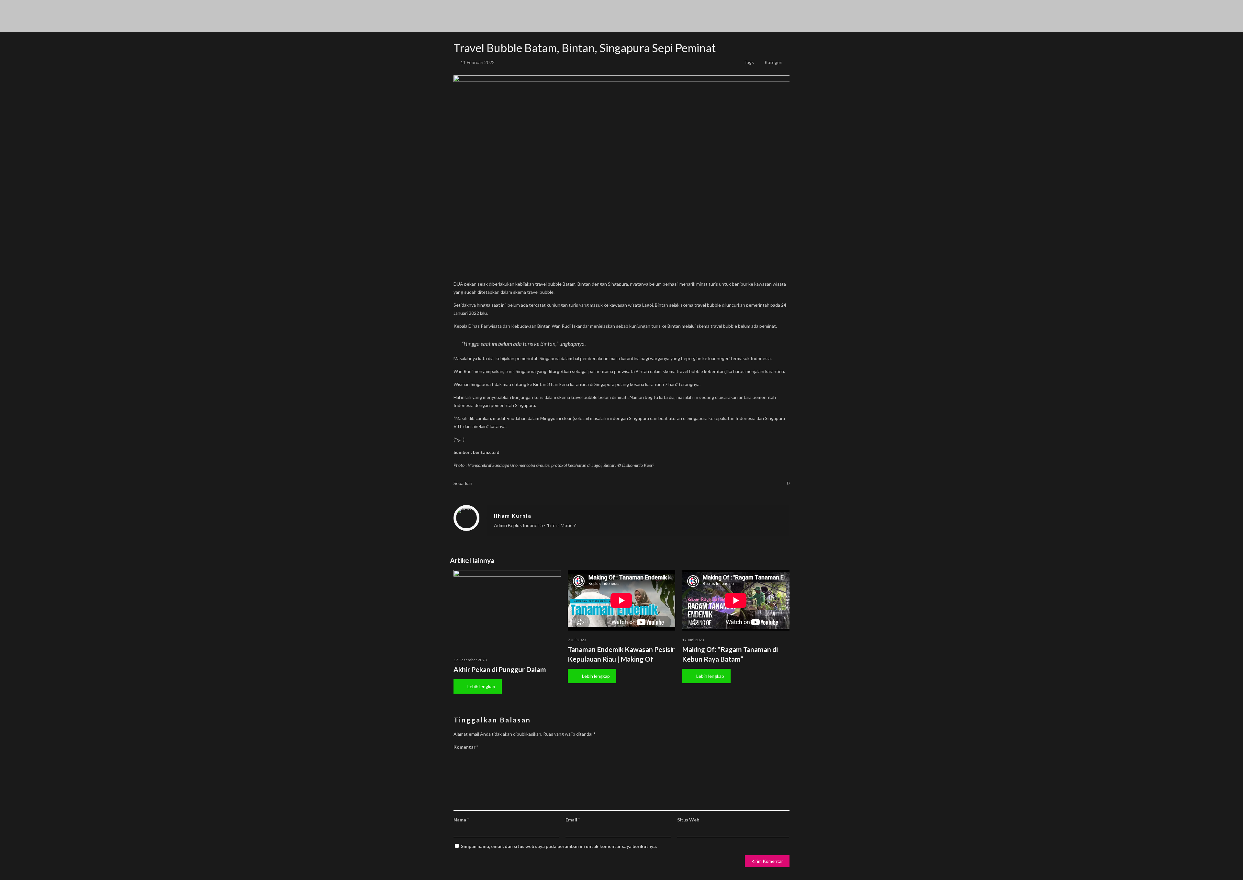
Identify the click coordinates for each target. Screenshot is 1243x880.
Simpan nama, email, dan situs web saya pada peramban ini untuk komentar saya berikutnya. (559, 846)
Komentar (466, 747)
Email (573, 819)
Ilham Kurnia (513, 515)
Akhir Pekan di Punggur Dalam (500, 669)
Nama (461, 819)
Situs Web (688, 819)
